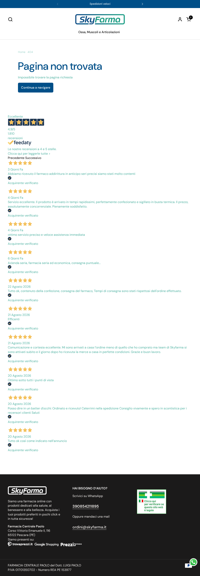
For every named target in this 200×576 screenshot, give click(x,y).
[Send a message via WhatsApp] (193, 562)
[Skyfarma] (100, 19)
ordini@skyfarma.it (89, 527)
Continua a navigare (35, 87)
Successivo (33, 158)
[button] (10, 19)
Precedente (16, 158)
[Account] (180, 19)
